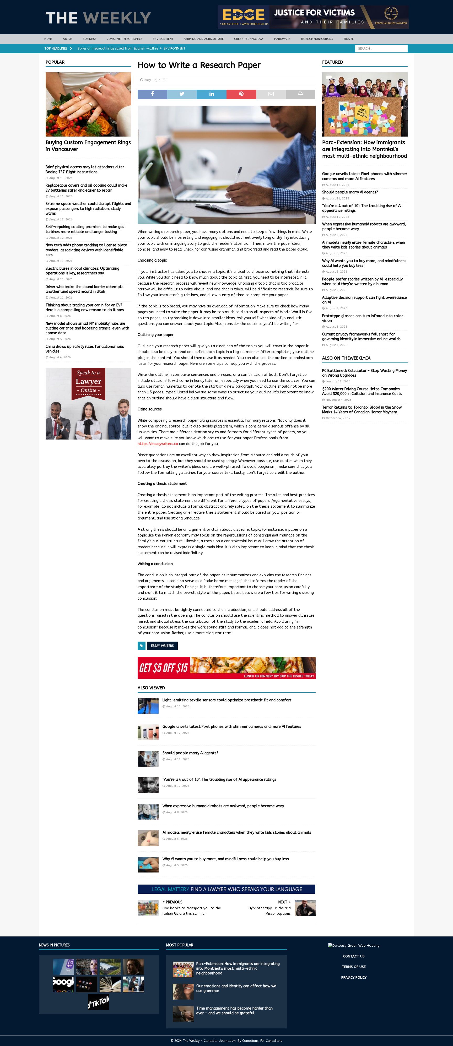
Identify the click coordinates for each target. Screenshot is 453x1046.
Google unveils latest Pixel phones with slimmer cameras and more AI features (232, 726)
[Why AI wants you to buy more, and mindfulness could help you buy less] (148, 864)
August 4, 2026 (60, 357)
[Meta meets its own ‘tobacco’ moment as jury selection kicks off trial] (133, 967)
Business (89, 39)
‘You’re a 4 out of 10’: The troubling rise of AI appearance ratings (219, 779)
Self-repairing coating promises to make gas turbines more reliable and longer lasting (85, 229)
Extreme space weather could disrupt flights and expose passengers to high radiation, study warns (88, 208)
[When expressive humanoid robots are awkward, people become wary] (148, 812)
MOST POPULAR (179, 945)
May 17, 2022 (155, 80)
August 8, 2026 (177, 812)
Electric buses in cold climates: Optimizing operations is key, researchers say (82, 270)
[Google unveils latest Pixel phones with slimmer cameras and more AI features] (148, 732)
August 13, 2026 (61, 178)
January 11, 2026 (338, 381)
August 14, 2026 (178, 706)
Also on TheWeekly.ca (346, 358)
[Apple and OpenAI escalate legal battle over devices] (133, 984)
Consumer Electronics (124, 39)
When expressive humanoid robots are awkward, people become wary (223, 806)
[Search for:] (381, 48)
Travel (348, 39)
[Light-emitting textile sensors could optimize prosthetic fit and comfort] (148, 706)
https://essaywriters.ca (158, 444)
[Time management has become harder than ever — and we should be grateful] (183, 1014)
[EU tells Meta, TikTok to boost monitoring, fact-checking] (98, 1002)
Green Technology (249, 39)
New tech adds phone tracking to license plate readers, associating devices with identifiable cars (86, 250)
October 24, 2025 (338, 418)
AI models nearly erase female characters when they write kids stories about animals (237, 832)
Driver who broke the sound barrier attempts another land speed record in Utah (84, 289)
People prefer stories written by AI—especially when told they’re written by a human (362, 281)
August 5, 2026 (177, 839)
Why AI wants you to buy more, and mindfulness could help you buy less (226, 859)
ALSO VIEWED (151, 687)
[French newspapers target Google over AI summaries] (63, 984)
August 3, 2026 (336, 308)
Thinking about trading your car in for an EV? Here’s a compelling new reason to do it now (85, 307)
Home (48, 39)
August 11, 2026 (178, 759)
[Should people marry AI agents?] (148, 759)
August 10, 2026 (178, 786)
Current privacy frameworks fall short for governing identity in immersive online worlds (361, 336)
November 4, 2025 (339, 400)
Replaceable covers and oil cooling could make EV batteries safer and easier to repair (86, 187)
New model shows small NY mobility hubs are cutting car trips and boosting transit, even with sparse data (87, 328)
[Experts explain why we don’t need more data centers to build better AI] (110, 967)
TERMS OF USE (354, 967)
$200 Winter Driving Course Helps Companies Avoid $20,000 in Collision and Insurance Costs (362, 391)
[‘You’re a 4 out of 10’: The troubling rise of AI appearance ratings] (148, 785)
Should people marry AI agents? (190, 753)
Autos (67, 39)
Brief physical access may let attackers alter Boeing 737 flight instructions (85, 169)
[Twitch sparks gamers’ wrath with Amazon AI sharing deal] (63, 967)
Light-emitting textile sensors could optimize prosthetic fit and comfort (227, 700)
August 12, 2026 (178, 733)
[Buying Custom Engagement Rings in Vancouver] (88, 104)
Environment (163, 39)
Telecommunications (317, 39)
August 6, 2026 (60, 316)
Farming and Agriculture (204, 39)
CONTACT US (354, 956)
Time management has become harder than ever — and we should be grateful (234, 1010)
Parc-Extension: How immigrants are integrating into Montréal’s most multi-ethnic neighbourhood (364, 149)
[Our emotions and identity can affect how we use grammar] (183, 992)
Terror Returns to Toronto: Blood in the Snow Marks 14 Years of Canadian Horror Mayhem (362, 409)
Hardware (282, 39)
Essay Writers (162, 646)
